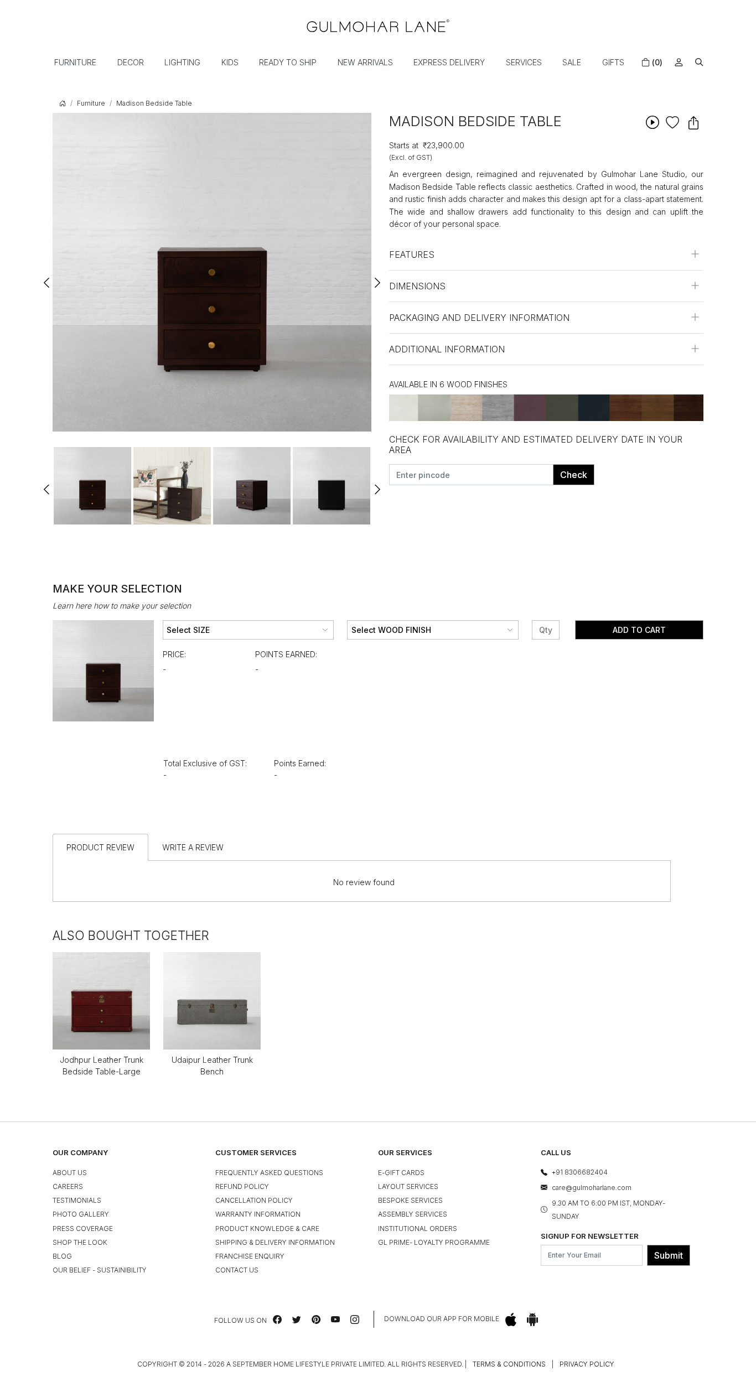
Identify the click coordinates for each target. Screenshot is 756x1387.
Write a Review (193, 847)
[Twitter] (296, 1319)
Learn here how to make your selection (122, 605)
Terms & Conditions (509, 1364)
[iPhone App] (511, 1319)
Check (573, 474)
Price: (174, 654)
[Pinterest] (316, 1319)
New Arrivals (365, 62)
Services (524, 62)
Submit (668, 1255)
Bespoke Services (410, 1200)
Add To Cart (639, 630)
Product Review (100, 847)
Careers (68, 1186)
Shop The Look (80, 1242)
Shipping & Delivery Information (275, 1242)
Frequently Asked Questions (269, 1172)
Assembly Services (412, 1214)
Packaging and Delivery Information (479, 317)
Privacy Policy (587, 1364)
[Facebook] (277, 1319)
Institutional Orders (417, 1228)
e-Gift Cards (401, 1172)
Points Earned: (286, 654)
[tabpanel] (92, 485)
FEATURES (411, 254)
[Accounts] (678, 62)
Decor (130, 62)
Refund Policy (242, 1186)
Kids (230, 62)
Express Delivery (449, 62)
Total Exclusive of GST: (205, 763)
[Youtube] (335, 1319)
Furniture (75, 62)
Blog (62, 1256)
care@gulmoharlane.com (591, 1187)
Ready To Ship (288, 62)
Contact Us (236, 1270)
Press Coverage (83, 1228)
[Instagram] (355, 1319)
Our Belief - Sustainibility (100, 1270)
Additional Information (447, 349)
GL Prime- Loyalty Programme (434, 1242)
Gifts (613, 62)
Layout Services (408, 1186)
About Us (70, 1172)
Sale (571, 62)
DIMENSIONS (417, 286)
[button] (699, 62)
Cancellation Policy (254, 1200)
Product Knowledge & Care (267, 1228)
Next (376, 277)
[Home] (378, 26)
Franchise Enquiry (249, 1256)
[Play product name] (652, 122)
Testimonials (77, 1200)
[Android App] (532, 1319)
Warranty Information (258, 1214)
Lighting (182, 62)
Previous (47, 277)
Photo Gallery (81, 1214)
